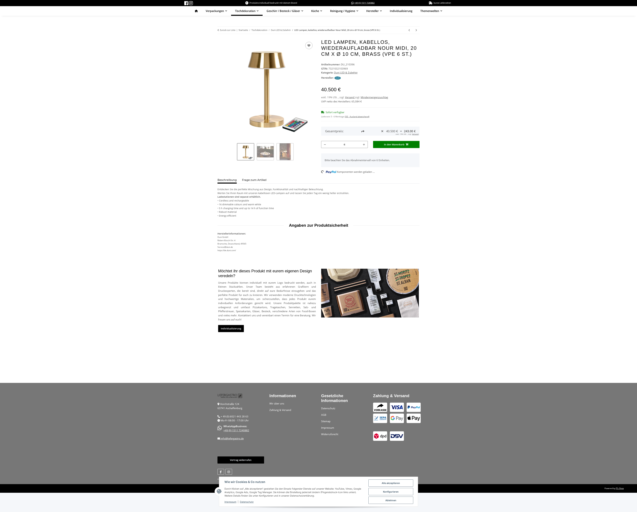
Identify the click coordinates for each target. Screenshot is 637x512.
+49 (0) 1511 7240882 (364, 2)
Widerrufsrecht (329, 434)
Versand (350, 97)
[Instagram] (191, 2)
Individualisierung (401, 11)
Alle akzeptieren (391, 483)
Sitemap (325, 421)
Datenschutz (247, 501)
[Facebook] (186, 2)
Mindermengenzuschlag (374, 97)
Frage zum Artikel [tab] (254, 180)
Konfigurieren (391, 491)
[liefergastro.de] (196, 11)
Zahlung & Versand (280, 410)
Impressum (230, 501)
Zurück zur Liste (227, 30)
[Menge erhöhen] (364, 144)
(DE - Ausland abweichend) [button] (357, 116)
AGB (323, 414)
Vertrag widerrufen (240, 460)
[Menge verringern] (325, 144)
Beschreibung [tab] (227, 180)
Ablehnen (390, 500)
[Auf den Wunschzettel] (309, 45)
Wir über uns (276, 403)
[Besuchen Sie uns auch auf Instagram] (228, 472)
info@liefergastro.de (232, 438)
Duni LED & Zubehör (346, 72)
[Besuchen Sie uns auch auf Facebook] (220, 472)
